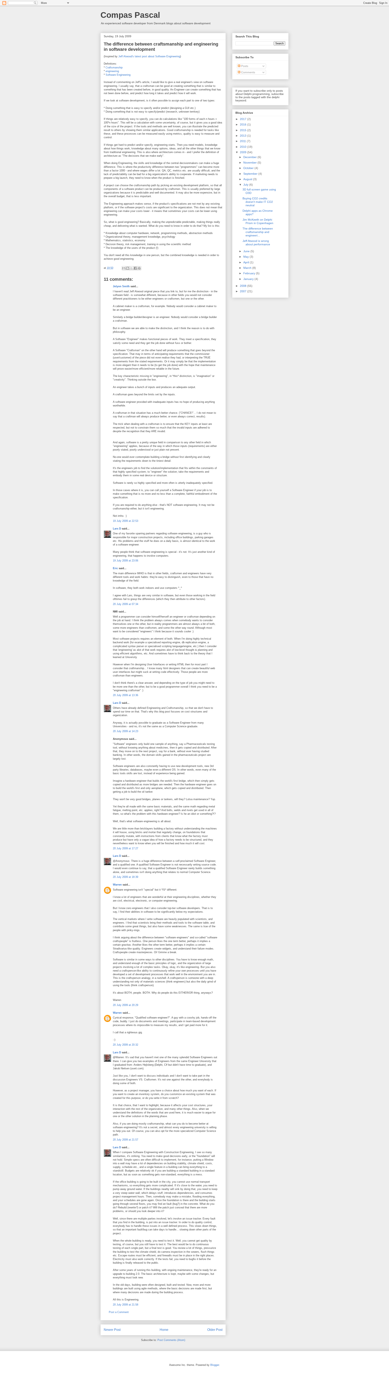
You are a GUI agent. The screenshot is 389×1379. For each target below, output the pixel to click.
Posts (244, 66)
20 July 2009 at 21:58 (125, 1304)
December (250, 157)
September (250, 173)
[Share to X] (131, 268)
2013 (243, 135)
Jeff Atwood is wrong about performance (256, 242)
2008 (243, 285)
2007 (243, 291)
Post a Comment (119, 1312)
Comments (247, 72)
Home (164, 1329)
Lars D (117, 528)
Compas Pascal (130, 15)
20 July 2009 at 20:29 (125, 1005)
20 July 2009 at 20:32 (125, 1044)
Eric (115, 568)
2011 (243, 141)
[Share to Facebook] (135, 268)
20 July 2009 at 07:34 (125, 604)
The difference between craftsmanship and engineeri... (258, 232)
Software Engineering (118, 74)
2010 (243, 146)
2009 (243, 152)
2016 (243, 124)
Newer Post (112, 1329)
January (248, 279)
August (248, 179)
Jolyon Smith (121, 286)
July (246, 184)
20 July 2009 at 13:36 (125, 695)
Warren (117, 884)
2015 (243, 130)
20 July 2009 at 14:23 (125, 731)
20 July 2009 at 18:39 (125, 876)
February (249, 273)
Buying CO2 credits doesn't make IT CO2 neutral (258, 202)
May (246, 256)
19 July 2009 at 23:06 (125, 560)
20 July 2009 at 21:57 (125, 1139)
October (248, 168)
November (250, 162)
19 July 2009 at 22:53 (125, 520)
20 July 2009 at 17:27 (125, 848)
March (247, 267)
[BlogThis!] (128, 268)
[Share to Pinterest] (139, 268)
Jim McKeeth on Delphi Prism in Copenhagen (258, 221)
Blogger (214, 1364)
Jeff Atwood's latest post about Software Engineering (149, 56)
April (246, 262)
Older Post (214, 1329)
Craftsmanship (114, 67)
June (246, 251)
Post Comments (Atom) (171, 1340)
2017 (243, 119)
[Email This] (124, 268)
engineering (112, 71)
